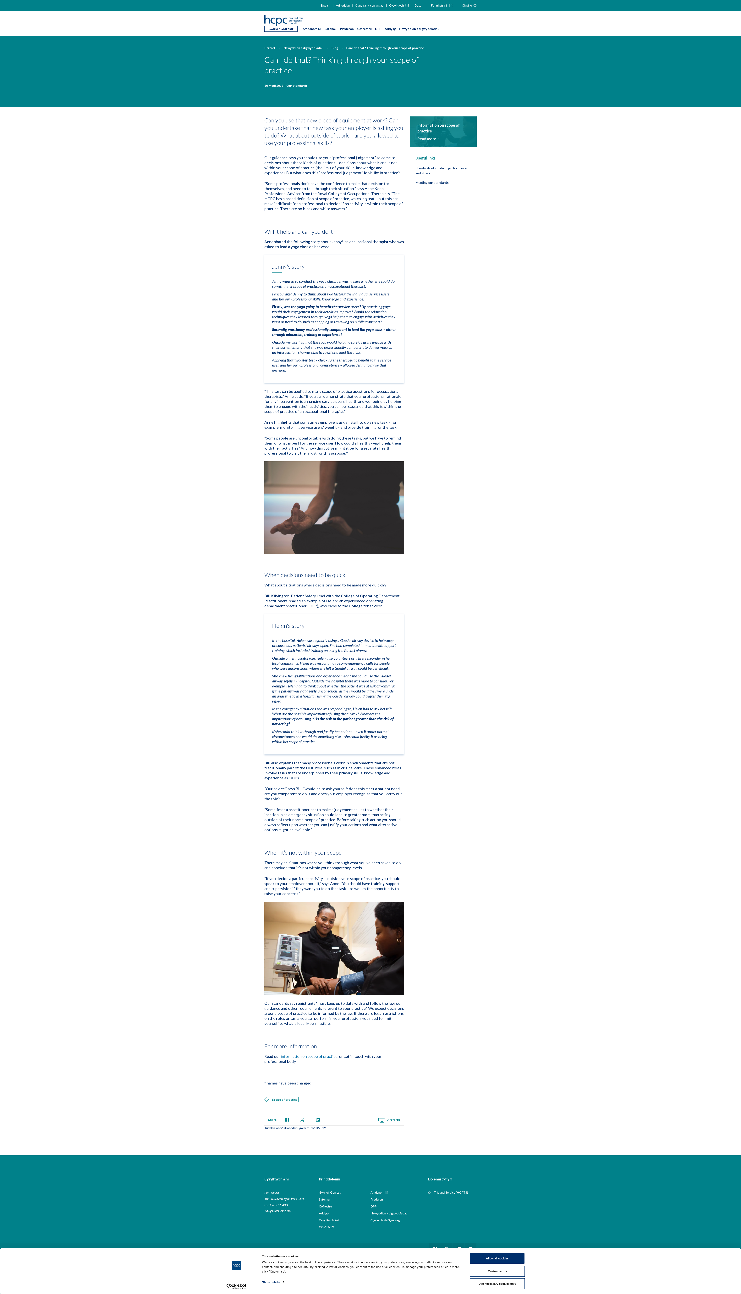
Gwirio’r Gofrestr (281, 29)
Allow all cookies (497, 1258)
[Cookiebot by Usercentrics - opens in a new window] (236, 1286)
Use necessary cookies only (497, 1283)
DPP (378, 29)
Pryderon (347, 29)
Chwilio (467, 5)
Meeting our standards (432, 183)
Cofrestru (364, 29)
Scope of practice (284, 1099)
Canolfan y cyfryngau (369, 5)
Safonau (331, 29)
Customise (495, 1271)
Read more (426, 138)
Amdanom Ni (312, 29)
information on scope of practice (309, 1056)
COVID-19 (326, 1227)
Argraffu (393, 1119)
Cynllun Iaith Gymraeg (385, 1220)
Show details (271, 1282)
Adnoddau (343, 5)
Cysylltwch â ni (399, 5)
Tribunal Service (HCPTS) (451, 1192)
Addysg (390, 29)
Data (418, 5)
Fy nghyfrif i (439, 5)
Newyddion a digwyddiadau (419, 29)
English (325, 5)
